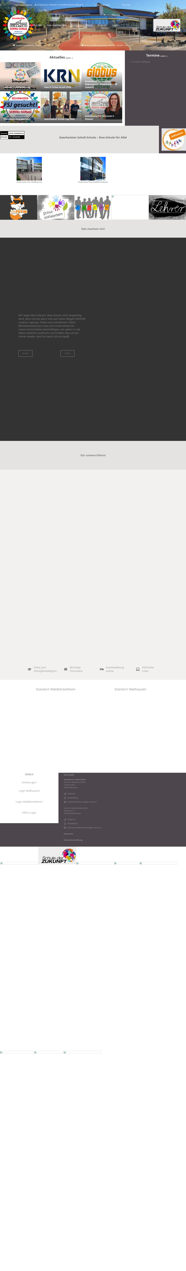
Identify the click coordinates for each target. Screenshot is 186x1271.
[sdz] (166, 25)
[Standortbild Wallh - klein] (29, 169)
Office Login (29, 812)
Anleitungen (29, 782)
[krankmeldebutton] (111, 571)
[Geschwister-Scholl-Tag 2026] (61, 93)
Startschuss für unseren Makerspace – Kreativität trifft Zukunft (101, 84)
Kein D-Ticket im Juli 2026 (57, 87)
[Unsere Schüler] (130, 207)
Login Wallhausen (29, 790)
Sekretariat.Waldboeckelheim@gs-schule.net (84, 828)
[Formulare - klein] (75, 571)
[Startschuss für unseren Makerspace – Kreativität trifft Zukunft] (101, 63)
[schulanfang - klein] (39, 571)
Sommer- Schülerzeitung (17, 87)
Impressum (68, 834)
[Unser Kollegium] (167, 207)
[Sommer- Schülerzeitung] (20, 63)
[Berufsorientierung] (18, 207)
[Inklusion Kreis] (174, 139)
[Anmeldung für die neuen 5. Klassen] (101, 93)
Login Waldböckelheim (29, 801)
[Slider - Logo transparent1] (18, 25)
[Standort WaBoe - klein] (93, 169)
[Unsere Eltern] (93, 207)
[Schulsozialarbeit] (55, 207)
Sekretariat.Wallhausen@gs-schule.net (82, 802)
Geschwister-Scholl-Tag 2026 (59, 119)
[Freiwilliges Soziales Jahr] (20, 93)
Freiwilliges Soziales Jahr (16, 119)
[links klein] (147, 571)
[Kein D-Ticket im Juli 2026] (61, 63)
